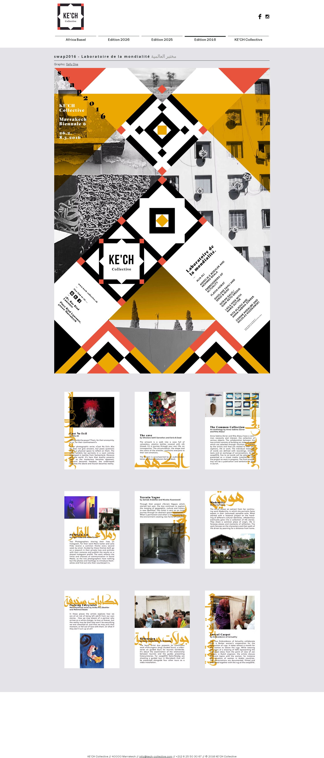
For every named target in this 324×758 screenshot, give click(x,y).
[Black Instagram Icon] (267, 16)
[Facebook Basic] (260, 16)
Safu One (72, 64)
